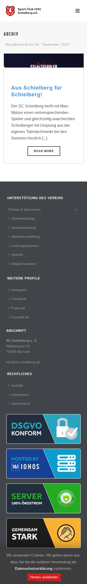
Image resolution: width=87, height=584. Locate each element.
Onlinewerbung (23, 218)
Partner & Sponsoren (24, 209)
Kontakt (17, 385)
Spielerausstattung (25, 236)
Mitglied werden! (23, 264)
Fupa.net (18, 308)
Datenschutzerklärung (33, 568)
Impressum (20, 394)
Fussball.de (20, 317)
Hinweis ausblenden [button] (44, 577)
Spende (17, 255)
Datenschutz (20, 403)
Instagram (19, 290)
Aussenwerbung (23, 227)
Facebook (19, 299)
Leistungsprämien (25, 246)
